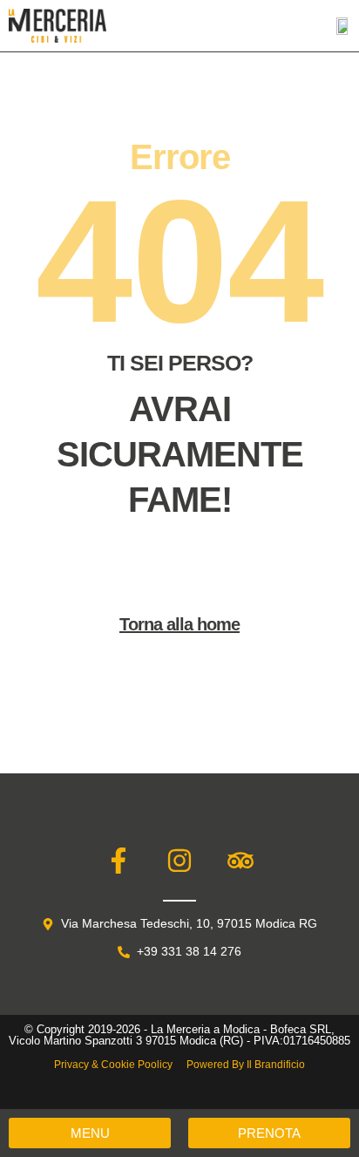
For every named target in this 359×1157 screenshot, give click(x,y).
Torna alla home (179, 624)
